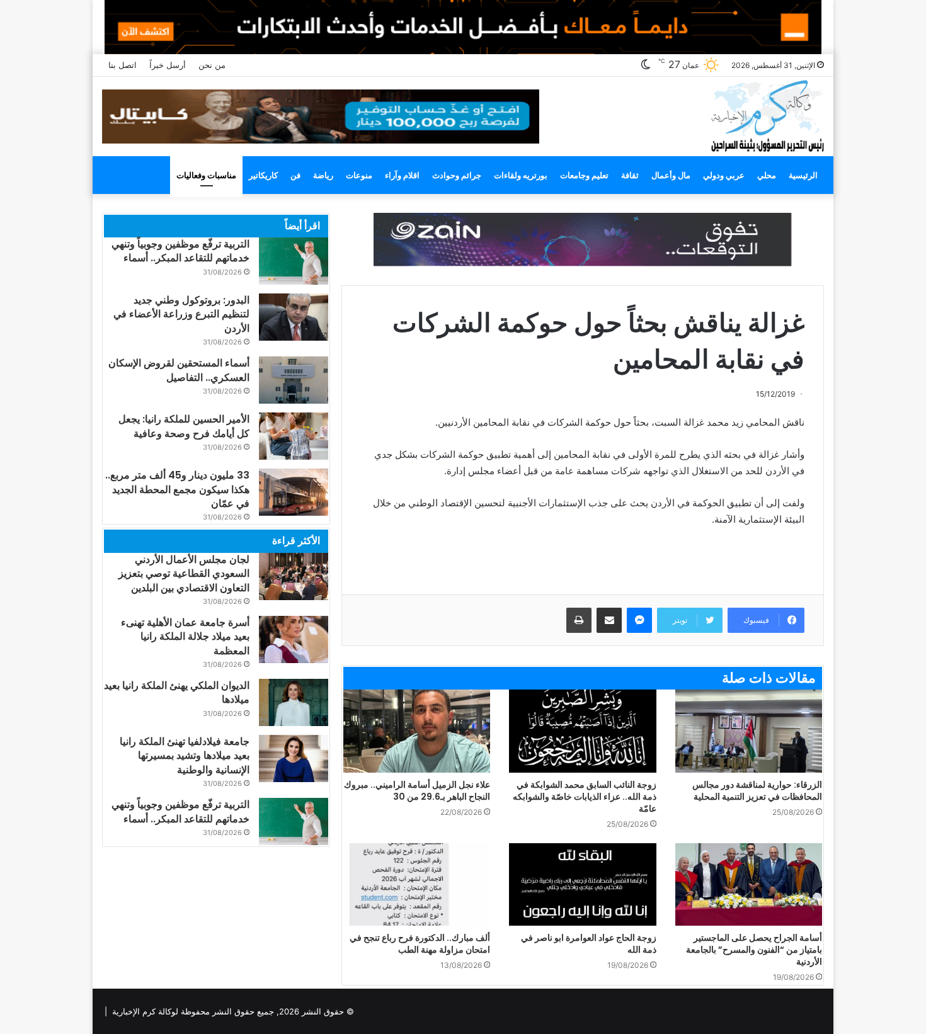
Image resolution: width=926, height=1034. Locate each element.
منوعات (359, 175)
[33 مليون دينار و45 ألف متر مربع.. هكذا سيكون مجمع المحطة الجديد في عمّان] (293, 492)
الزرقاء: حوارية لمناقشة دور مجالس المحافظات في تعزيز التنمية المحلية (757, 790)
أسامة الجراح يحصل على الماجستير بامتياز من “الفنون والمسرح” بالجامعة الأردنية (754, 949)
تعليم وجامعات (584, 175)
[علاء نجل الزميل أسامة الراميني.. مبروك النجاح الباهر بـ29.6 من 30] (416, 731)
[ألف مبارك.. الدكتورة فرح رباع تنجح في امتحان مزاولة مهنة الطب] (416, 884)
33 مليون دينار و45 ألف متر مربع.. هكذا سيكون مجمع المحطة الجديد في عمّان (177, 489)
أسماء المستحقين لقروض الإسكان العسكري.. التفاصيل (178, 370)
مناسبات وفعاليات (206, 175)
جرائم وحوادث (456, 175)
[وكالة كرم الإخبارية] (767, 115)
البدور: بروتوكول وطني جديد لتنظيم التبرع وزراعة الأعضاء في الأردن (181, 314)
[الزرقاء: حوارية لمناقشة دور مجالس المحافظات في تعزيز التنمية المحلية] (748, 731)
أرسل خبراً (167, 65)
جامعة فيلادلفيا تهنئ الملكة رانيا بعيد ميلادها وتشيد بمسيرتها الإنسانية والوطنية (184, 755)
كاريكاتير (263, 175)
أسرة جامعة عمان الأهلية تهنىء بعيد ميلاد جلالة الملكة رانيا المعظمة (185, 636)
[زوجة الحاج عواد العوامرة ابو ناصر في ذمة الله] (582, 884)
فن (295, 175)
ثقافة (630, 175)
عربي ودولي (724, 175)
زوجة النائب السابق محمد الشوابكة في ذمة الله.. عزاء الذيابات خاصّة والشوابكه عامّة (584, 796)
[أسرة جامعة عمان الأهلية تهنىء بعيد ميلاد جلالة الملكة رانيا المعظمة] (293, 639)
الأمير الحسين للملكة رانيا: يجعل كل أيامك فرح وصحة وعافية (183, 426)
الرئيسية (803, 175)
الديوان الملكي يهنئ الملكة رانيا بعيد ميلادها (176, 692)
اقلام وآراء (402, 175)
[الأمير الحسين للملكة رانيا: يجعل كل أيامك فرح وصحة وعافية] (293, 436)
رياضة (323, 175)
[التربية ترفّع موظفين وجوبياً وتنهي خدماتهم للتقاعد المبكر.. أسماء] (293, 261)
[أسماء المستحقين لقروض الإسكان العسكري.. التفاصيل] (293, 380)
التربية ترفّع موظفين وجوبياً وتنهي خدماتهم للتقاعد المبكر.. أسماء (180, 251)
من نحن (212, 65)
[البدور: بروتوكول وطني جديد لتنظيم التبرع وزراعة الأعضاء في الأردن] (293, 317)
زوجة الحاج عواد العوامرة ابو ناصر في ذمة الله (588, 943)
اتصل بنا (122, 65)
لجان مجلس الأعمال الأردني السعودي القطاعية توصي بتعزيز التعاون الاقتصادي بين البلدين (183, 573)
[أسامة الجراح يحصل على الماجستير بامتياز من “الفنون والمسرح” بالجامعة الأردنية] (748, 884)
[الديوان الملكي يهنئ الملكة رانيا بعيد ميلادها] (293, 702)
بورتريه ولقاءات (520, 175)
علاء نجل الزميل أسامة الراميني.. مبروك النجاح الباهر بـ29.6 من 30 (417, 790)
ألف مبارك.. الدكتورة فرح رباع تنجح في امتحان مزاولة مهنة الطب (420, 943)
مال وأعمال (670, 175)
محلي (766, 175)
